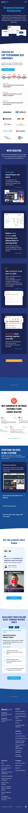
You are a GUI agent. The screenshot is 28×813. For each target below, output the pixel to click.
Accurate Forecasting (18, 755)
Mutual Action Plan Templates (6, 779)
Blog (2, 763)
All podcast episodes (6, 776)
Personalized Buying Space (20, 717)
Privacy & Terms (19, 806)
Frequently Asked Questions (20, 726)
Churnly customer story (6, 793)
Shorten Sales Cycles (21, 738)
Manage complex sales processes (20, 741)
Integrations (18, 720)
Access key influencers (18, 751)
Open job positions (20, 770)
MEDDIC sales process (5, 783)
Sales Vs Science (5, 765)
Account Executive (20, 736)
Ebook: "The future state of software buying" (6, 788)
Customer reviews (20, 763)
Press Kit (17, 768)
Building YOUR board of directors (6, 772)
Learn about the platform (14, 360)
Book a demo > (7, 647)
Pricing (17, 723)
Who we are (18, 765)
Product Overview (20, 711)
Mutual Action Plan (20, 714)
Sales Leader (18, 733)
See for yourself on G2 (14, 438)
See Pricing (14, 598)
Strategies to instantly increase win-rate (6, 798)
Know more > (19, 187)
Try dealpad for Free (14, 678)
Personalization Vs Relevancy (6, 768)
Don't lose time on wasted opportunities (20, 746)
